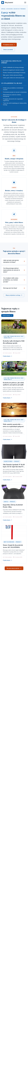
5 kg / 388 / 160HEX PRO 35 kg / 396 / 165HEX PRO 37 (14, 337)
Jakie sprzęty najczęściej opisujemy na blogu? (11, 261)
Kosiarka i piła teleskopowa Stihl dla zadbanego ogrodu (13, 342)
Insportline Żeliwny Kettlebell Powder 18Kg (13, 506)
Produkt (16, 461)
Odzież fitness (8, 461)
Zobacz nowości (6, 315)
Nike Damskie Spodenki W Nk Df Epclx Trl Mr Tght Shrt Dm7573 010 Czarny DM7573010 (14, 466)
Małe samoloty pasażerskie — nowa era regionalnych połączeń (13, 425)
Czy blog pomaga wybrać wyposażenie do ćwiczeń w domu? (11, 270)
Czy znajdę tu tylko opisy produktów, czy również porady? (10, 280)
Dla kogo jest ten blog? (10, 288)
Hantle (6, 501)
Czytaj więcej (6, 356)
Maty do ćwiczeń (9, 542)
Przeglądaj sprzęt (8, 44)
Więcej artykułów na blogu (13, 295)
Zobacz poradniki (8, 49)
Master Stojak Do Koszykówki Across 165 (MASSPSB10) (13, 546)
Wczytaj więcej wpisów (13, 568)
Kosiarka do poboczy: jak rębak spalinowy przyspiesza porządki (13, 383)
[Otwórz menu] (25, 2)
